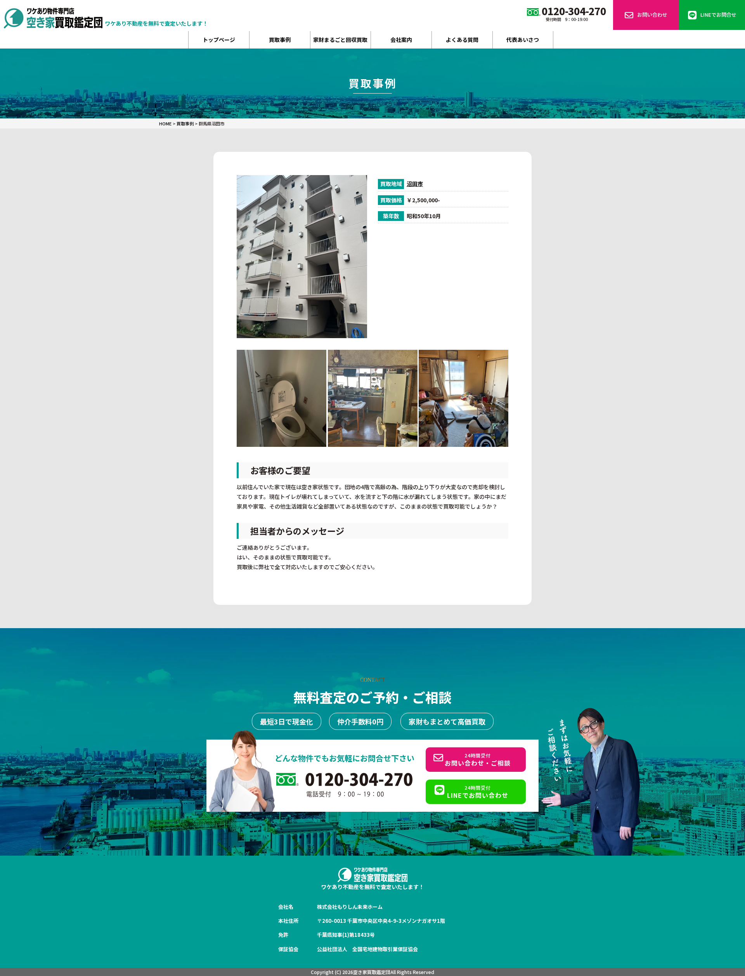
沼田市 (415, 184)
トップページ (219, 39)
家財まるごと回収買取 (340, 39)
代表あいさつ (522, 39)
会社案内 (401, 39)
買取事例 (280, 39)
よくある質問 (462, 39)
